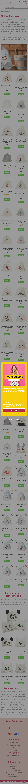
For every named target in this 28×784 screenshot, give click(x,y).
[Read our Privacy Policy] (24, 404)
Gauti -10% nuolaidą (14, 410)
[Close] (25, 363)
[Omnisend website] (14, 419)
